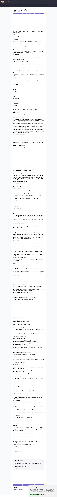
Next (39, 13)
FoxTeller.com (4, 495)
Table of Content (28, 13)
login (16, 489)
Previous (17, 13)
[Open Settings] (55, 2)
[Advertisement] (28, 21)
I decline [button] (35, 494)
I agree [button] (32, 494)
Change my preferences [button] (40, 494)
